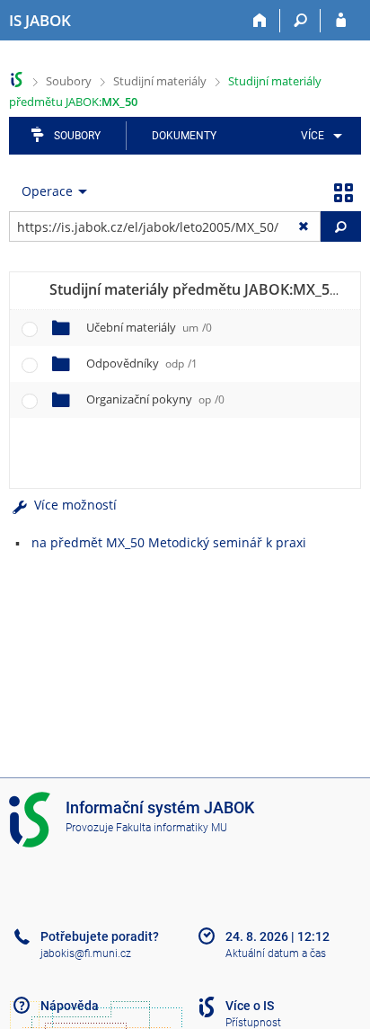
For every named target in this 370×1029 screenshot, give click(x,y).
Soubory (69, 81)
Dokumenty (184, 135)
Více (312, 135)
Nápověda (69, 1005)
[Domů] (260, 20)
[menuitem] (318, 136)
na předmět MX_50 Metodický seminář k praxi (168, 542)
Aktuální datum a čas (275, 953)
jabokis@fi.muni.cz (85, 953)
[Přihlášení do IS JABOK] (341, 20)
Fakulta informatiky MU (171, 827)
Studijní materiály (160, 81)
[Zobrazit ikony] (343, 191)
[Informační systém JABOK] (16, 79)
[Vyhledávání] (300, 20)
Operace (47, 191)
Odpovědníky (142, 363)
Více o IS (249, 1005)
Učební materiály (149, 327)
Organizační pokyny (155, 399)
